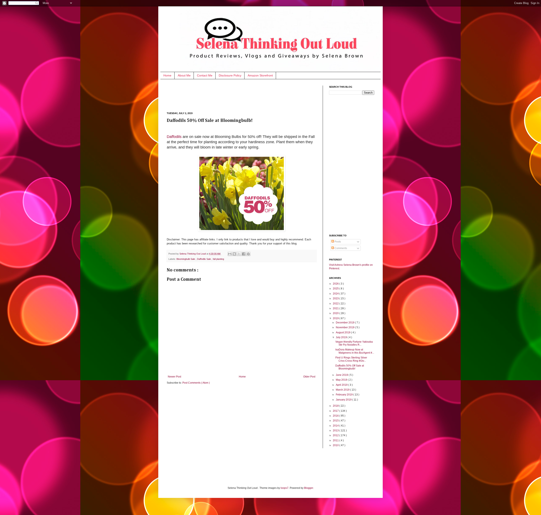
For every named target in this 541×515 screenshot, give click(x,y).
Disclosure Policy (230, 75)
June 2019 (342, 374)
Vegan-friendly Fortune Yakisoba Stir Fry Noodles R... (354, 343)
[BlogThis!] (234, 254)
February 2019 (344, 394)
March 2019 (343, 389)
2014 (336, 425)
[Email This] (230, 254)
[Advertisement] (244, 95)
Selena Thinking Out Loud (192, 253)
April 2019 (342, 384)
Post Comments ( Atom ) (196, 382)
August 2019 (343, 332)
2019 (336, 318)
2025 (336, 288)
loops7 (284, 487)
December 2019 (345, 322)
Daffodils (174, 137)
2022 (336, 303)
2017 (336, 410)
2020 (336, 313)
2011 (336, 440)
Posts (337, 241)
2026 (336, 283)
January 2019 (344, 399)
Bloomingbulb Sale (186, 259)
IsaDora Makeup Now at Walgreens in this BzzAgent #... (354, 351)
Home (167, 75)
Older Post (309, 376)
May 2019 (342, 379)
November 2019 (345, 327)
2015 (336, 420)
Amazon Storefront (260, 75)
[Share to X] (239, 254)
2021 (336, 308)
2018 (336, 405)
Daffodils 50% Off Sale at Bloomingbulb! (349, 367)
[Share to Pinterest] (248, 254)
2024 (336, 293)
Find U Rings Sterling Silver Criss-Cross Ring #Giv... (351, 359)
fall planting (218, 259)
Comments (340, 248)
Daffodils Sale (204, 259)
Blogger (308, 487)
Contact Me (204, 75)
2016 (336, 415)
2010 (336, 445)
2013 (336, 430)
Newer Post (174, 376)
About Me (184, 75)
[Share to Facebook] (244, 254)
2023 (336, 298)
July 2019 (342, 337)
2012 (336, 435)
